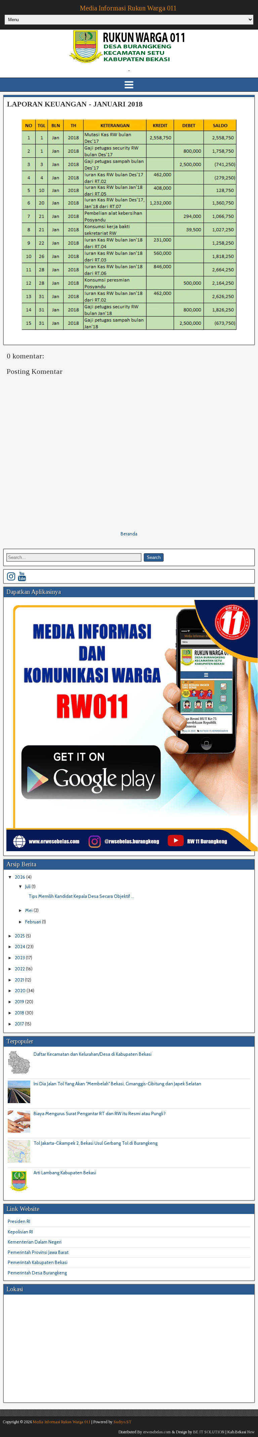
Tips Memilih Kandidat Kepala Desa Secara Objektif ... (81, 896)
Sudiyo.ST (122, 1422)
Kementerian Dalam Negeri (34, 1242)
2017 (20, 1024)
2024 (20, 946)
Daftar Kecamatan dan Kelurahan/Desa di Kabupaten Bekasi (93, 1054)
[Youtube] (22, 576)
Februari (33, 921)
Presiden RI (19, 1221)
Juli (28, 886)
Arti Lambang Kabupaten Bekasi (65, 1172)
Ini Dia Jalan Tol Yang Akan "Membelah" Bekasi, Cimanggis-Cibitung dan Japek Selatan (117, 1083)
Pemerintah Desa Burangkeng (37, 1272)
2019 (20, 1001)
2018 (20, 1012)
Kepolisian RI (20, 1231)
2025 (20, 936)
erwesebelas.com (157, 1432)
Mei (29, 910)
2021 (20, 980)
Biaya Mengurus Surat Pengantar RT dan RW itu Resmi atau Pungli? (100, 1113)
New (251, 1432)
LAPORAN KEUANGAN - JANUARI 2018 (74, 104)
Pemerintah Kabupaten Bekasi (38, 1262)
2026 (20, 877)
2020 (21, 990)
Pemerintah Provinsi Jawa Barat (38, 1252)
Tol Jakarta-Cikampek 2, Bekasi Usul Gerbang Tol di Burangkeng (96, 1143)
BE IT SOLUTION (208, 1432)
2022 (20, 968)
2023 (20, 957)
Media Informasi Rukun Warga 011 (128, 8)
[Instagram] (11, 576)
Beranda (129, 533)
